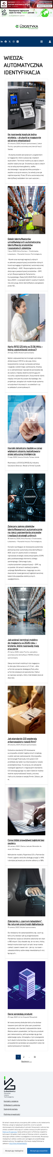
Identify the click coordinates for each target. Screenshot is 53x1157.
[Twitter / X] (9, 41)
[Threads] (17, 41)
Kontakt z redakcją (11, 1101)
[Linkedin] (1, 41)
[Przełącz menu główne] (41, 41)
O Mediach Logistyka (12, 1105)
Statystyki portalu (11, 1109)
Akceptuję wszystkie (38, 1151)
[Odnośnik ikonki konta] (50, 41)
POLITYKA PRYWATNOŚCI (18, 1143)
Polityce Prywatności (10, 1132)
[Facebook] (5, 41)
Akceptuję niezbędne (14, 1151)
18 (35, 1057)
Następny (26, 1061)
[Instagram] (13, 41)
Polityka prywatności (12, 1114)
